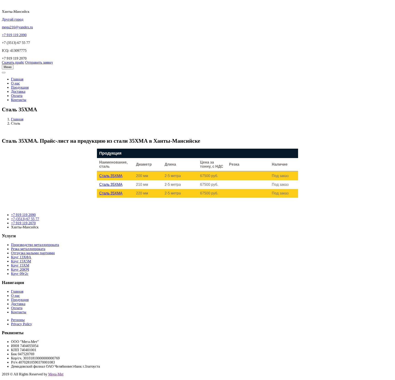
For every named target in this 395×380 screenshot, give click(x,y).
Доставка (18, 91)
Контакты (18, 100)
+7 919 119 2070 (23, 223)
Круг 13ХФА (21, 257)
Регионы (18, 320)
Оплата (16, 96)
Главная (17, 119)
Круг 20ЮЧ (20, 269)
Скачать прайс (13, 62)
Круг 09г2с (19, 274)
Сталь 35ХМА (111, 176)
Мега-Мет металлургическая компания (26, 75)
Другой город (12, 19)
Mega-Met (55, 374)
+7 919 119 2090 (23, 215)
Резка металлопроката (28, 249)
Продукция (20, 87)
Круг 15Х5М (21, 261)
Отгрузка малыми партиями (33, 253)
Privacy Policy (21, 324)
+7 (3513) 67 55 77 (25, 219)
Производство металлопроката (35, 245)
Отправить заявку (39, 62)
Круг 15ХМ (20, 265)
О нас (15, 83)
